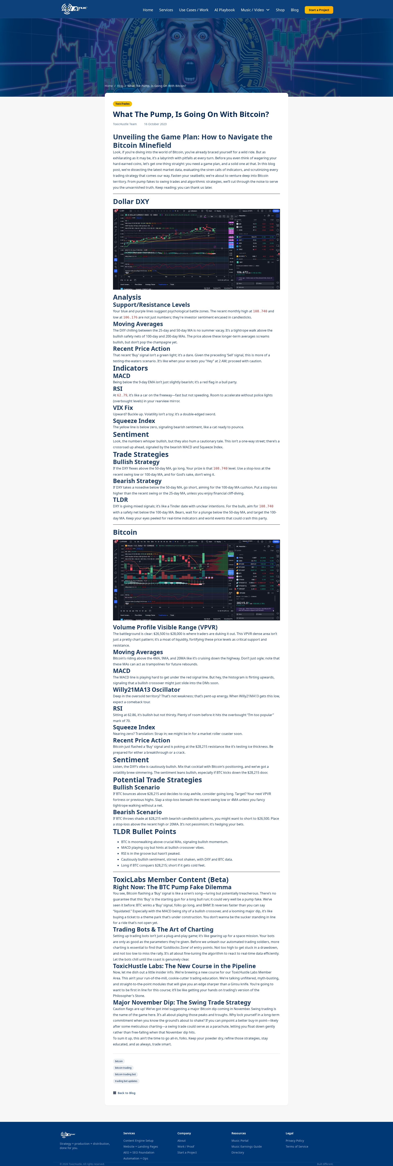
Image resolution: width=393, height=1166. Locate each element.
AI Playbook (225, 9)
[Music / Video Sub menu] (268, 10)
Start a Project (319, 10)
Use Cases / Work (193, 9)
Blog (295, 9)
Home (148, 9)
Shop (280, 9)
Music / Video (252, 9)
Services (166, 9)
